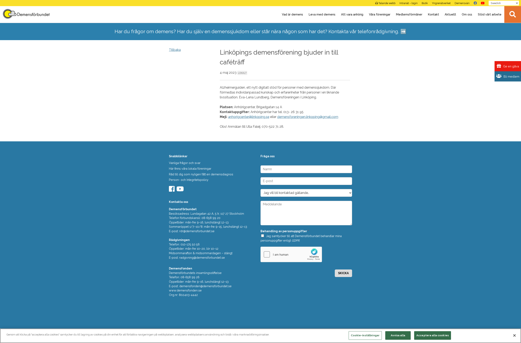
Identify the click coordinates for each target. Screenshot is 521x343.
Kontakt (433, 14)
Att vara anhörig (352, 14)
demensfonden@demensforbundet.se (205, 286)
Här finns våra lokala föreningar (190, 168)
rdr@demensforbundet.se (197, 231)
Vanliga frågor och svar (184, 163)
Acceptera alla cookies (432, 335)
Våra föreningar (379, 14)
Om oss (467, 14)
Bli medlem (511, 76)
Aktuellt (450, 14)
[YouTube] (483, 3)
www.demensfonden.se (185, 290)
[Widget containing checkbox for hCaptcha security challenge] (291, 254)
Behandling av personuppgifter (284, 231)
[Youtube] (180, 190)
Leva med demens (322, 14)
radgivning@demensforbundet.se (202, 257)
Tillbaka (175, 50)
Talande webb (387, 3)
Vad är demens (292, 14)
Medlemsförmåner (409, 14)
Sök (512, 14)
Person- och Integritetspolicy (188, 179)
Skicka (343, 273)
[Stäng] (514, 335)
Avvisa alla (398, 335)
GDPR (295, 240)
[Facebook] (475, 3)
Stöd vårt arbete (489, 14)
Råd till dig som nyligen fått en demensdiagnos (201, 174)
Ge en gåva (510, 66)
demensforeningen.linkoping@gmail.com (307, 117)
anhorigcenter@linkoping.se (248, 117)
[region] (260, 336)
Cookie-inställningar (365, 335)
